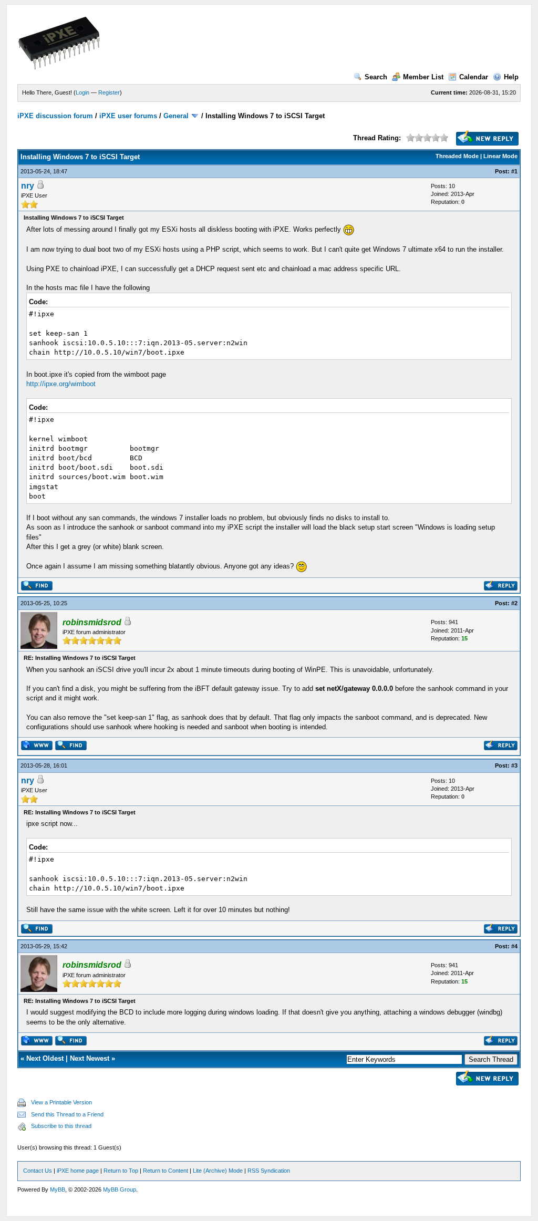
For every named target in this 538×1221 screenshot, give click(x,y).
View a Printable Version (61, 1102)
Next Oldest (45, 1058)
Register (109, 92)
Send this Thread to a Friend (67, 1114)
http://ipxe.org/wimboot (61, 384)
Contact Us (37, 1170)
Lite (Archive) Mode (218, 1170)
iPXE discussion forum (55, 116)
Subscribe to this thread (61, 1126)
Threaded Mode (457, 156)
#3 (514, 765)
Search (376, 77)
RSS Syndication (268, 1170)
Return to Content (165, 1170)
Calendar (473, 77)
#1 (514, 171)
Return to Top (121, 1170)
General (176, 116)
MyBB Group (119, 1189)
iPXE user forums (128, 116)
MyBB (57, 1189)
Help (511, 77)
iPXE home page (78, 1170)
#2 (514, 603)
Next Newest (89, 1058)
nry (27, 185)
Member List (423, 77)
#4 (514, 946)
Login (82, 92)
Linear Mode (500, 156)
